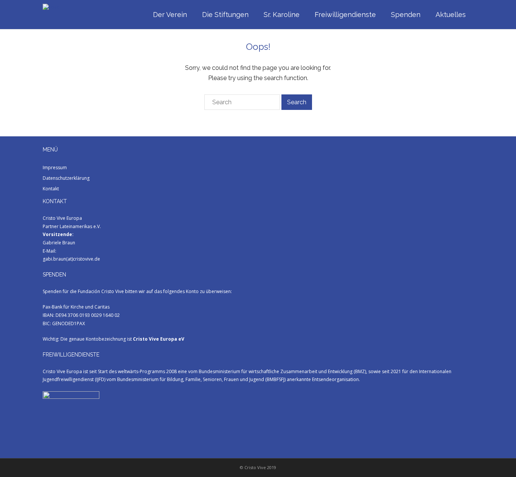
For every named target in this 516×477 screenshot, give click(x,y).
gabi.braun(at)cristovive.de (71, 259)
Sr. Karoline (282, 15)
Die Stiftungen (225, 15)
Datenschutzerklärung (66, 178)
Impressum (55, 167)
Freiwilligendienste (345, 15)
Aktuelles (451, 15)
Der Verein (170, 15)
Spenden (405, 15)
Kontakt (51, 188)
